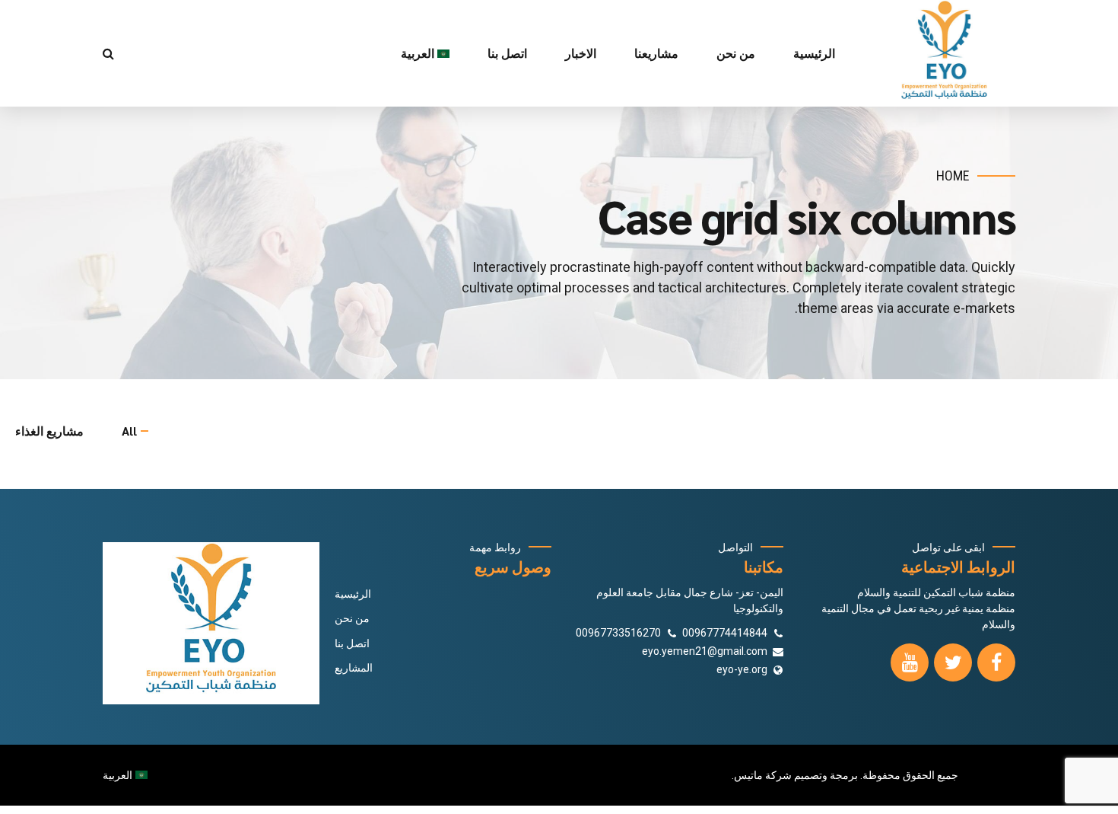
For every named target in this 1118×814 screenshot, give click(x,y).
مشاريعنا (656, 53)
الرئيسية (814, 53)
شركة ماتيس (763, 775)
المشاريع (354, 668)
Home (953, 176)
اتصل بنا (507, 53)
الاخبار (580, 53)
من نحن (735, 53)
